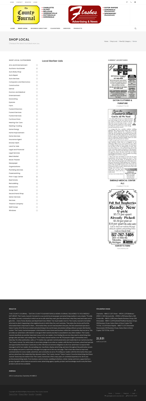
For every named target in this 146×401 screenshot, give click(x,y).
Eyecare (23, 102)
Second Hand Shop (23, 193)
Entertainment (23, 95)
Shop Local (113, 41)
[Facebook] (127, 2)
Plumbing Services (23, 170)
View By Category (125, 41)
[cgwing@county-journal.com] (135, 2)
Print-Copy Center (23, 177)
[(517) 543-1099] (131, 2)
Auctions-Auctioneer (23, 68)
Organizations (23, 166)
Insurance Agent (23, 139)
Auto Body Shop (23, 72)
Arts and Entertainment (23, 65)
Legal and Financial (23, 150)
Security (31, 394)
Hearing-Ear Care (23, 123)
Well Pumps (23, 207)
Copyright (38, 394)
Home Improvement (23, 133)
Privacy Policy (23, 394)
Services (23, 200)
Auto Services (23, 79)
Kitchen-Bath (23, 143)
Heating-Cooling (23, 126)
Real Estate (23, 180)
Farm (23, 106)
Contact (19, 2)
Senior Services (23, 197)
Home (12, 2)
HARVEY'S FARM (122, 245)
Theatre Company (23, 204)
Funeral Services (23, 112)
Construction (23, 85)
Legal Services (23, 153)
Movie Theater (23, 160)
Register (28, 2)
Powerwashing (23, 173)
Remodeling (23, 183)
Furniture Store (23, 119)
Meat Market (23, 156)
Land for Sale (23, 146)
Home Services (23, 136)
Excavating (23, 99)
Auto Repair (23, 75)
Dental (23, 89)
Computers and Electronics (23, 82)
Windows (23, 210)
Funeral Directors (23, 109)
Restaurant (23, 187)
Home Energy (23, 129)
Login (35, 2)
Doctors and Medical (23, 92)
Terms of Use (13, 394)
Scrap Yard (23, 190)
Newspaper (23, 163)
